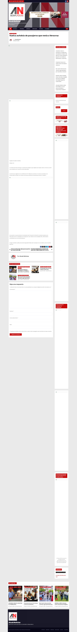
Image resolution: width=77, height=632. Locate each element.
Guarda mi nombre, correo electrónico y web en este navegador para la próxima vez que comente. (31, 331)
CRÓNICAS (28, 28)
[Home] (10, 28)
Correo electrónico (14, 318)
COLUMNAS (47, 28)
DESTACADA (34, 28)
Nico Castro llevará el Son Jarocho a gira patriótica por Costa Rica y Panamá (24, 278)
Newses (23, 629)
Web (11, 324)
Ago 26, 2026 (20, 272)
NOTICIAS (15, 28)
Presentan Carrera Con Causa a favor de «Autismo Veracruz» (45, 269)
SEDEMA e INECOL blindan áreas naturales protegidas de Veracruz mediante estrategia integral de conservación (61, 78)
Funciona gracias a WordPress (14, 629)
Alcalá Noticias (14, 21)
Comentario (12, 289)
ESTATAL (11, 33)
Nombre (12, 311)
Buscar (58, 107)
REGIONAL (19, 268)
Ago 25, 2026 (42, 270)
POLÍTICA (41, 28)
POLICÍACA (22, 28)
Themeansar (28, 629)
